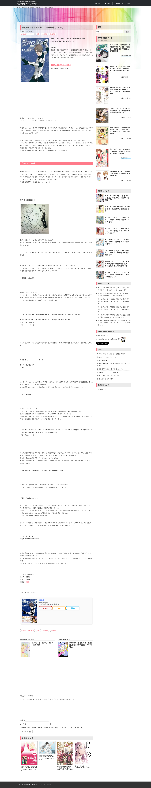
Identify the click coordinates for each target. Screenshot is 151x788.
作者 (38, 34)
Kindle (59, 608)
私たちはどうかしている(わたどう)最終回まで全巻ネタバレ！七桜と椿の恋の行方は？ (120, 151)
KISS (27, 582)
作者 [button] (108, 4)
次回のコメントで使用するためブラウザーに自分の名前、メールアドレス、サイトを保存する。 (53, 728)
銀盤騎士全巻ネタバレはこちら (61, 65)
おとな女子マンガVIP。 (28, 3)
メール (23, 724)
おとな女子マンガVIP (31, 785)
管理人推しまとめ (104, 379)
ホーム (99, 4)
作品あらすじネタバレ (27, 34)
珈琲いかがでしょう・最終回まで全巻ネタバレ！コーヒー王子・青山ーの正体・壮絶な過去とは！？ (120, 130)
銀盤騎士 (52, 34)
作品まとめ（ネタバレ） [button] (123, 4)
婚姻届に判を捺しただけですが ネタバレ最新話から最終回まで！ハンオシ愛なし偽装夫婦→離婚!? (120, 90)
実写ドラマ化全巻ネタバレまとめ (110, 369)
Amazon (45, 608)
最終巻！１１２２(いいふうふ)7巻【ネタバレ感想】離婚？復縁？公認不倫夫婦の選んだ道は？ (120, 69)
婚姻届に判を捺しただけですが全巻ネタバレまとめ (113, 365)
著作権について (102, 389)
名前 (22, 720)
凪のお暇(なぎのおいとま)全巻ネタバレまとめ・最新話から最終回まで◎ (120, 174)
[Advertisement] (75, 15)
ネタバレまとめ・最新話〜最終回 (110, 354)
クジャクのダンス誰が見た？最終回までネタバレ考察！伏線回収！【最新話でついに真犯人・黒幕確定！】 (120, 48)
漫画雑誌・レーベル (107, 372)
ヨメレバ (46, 602)
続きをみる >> (126, 55)
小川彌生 (44, 34)
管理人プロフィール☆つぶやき (109, 376)
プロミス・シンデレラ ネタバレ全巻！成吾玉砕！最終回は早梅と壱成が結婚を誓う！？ (120, 111)
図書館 (73, 608)
